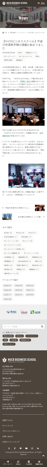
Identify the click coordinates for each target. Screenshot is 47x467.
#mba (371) (32, 233)
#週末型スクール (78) (11, 273)
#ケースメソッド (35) (11, 241)
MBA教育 (13, 32)
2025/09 (30, 295)
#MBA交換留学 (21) (10, 237)
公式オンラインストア (11, 442)
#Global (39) (20, 233)
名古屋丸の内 (7, 366)
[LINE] (21, 448)
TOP (5, 32)
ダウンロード (7, 464)
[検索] (42, 326)
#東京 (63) (38, 261)
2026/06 (18, 286)
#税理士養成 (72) (22, 265)
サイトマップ (7, 426)
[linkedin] (38, 448)
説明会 (18, 464)
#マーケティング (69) (31, 253)
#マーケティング (9, 56)
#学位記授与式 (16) (24, 261)
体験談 (39, 464)
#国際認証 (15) (9, 261)
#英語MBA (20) (37, 265)
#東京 (37, 56)
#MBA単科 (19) (26, 237)
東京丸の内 (6, 378)
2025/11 (7, 295)
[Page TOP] (43, 455)
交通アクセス (7, 420)
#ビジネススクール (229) (12, 245)
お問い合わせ (7, 436)
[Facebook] (15, 448)
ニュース (21, 32)
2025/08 (7, 299)
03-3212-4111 (10, 383)
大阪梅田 (5, 390)
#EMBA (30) (8, 233)
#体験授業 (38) (23, 257)
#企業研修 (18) (9, 257)
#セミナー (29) (28, 241)
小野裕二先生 (25, 81)
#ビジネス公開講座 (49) (12, 253)
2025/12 (30, 290)
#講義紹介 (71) (34, 269)
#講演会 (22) (21, 269)
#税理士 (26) (8, 265)
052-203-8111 (10, 371)
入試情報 (29, 464)
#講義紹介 (19, 60)
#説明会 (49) (8, 269)
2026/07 (7, 286)
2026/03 (7, 290)
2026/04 (30, 286)
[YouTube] (26, 448)
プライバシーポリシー (11, 431)
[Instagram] (32, 448)
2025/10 (18, 295)
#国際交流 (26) (37, 257)
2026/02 (18, 290)
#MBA (20, 53)
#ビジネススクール (25, 56)
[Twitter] (9, 448)
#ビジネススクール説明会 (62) (14, 249)
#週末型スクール (31, 53)
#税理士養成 (8, 60)
